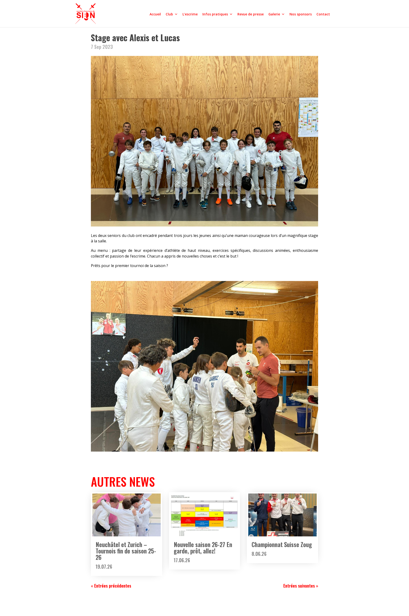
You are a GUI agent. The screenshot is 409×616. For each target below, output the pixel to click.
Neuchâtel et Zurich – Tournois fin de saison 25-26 (126, 551)
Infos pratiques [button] (215, 14)
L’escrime (190, 14)
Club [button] (169, 14)
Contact (323, 14)
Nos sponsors (300, 14)
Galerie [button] (274, 14)
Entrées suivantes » (300, 586)
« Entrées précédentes (111, 586)
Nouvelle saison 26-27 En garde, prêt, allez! (203, 547)
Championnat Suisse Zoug (282, 544)
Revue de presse (250, 14)
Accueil (155, 14)
